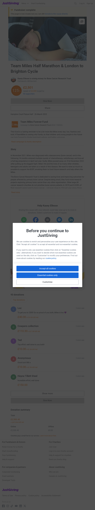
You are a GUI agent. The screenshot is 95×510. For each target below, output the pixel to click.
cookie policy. (51, 258)
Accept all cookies (47, 268)
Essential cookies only (47, 275)
